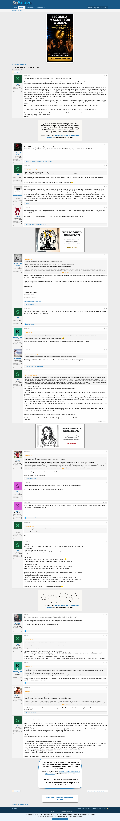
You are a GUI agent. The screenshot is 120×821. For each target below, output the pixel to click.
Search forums (21, 10)
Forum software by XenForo (60, 811)
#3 (106, 165)
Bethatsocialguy (17, 196)
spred (14, 69)
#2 (106, 144)
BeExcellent (17, 359)
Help (100, 808)
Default (15, 808)
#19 (106, 687)
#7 (106, 308)
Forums (21, 8)
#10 (106, 371)
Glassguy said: (28, 526)
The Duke (18, 696)
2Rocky (17, 623)
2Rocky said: (28, 639)
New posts (14, 10)
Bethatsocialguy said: (30, 375)
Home (15, 8)
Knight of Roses (18, 154)
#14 (106, 522)
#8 (106, 328)
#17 (106, 635)
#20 (106, 717)
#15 (106, 542)
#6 (106, 255)
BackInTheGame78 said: (31, 354)
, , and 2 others (39, 161)
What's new (30, 8)
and (31, 304)
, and (34, 366)
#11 (106, 451)
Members (40, 8)
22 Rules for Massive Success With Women (60, 798)
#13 (106, 502)
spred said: (27, 259)
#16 (106, 614)
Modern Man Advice (17, 264)
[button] (35, 7)
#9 (106, 350)
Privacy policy (94, 808)
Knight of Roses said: (30, 170)
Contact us (78, 808)
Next (18, 72)
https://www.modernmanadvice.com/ (32, 301)
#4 (106, 186)
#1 (106, 75)
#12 (106, 482)
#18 (106, 662)
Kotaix (18, 217)
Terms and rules (86, 808)
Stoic (17, 491)
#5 (106, 208)
